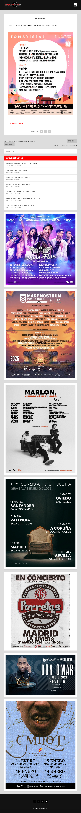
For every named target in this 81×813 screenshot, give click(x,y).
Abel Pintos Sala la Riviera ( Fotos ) (18, 184)
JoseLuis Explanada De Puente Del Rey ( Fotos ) (22, 205)
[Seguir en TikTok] (46, 801)
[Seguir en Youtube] (38, 801)
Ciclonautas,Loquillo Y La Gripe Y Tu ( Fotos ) (21, 163)
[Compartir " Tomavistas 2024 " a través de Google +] (45, 132)
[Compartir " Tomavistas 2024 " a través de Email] (49, 132)
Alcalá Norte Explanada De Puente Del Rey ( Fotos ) (23, 198)
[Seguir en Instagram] (34, 801)
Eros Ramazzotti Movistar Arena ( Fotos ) (20, 191)
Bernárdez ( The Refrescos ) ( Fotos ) (18, 177)
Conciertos (18, 165)
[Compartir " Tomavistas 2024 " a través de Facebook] (41, 132)
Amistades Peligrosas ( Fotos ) (16, 170)
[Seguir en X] (42, 801)
